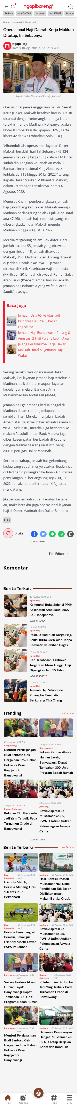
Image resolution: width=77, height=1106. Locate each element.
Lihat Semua (67, 713)
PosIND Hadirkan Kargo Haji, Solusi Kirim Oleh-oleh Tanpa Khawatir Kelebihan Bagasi (51, 640)
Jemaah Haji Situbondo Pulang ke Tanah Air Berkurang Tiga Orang (46, 695)
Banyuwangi (10, 745)
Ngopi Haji (30, 22)
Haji (7, 520)
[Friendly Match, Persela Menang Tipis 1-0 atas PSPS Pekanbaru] (21, 862)
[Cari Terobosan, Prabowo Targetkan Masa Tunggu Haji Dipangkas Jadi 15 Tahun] (15, 661)
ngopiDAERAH (24, 13)
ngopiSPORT (55, 13)
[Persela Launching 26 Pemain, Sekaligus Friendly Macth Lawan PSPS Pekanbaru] (21, 912)
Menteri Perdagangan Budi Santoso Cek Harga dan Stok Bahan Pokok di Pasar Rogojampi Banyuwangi (20, 1048)
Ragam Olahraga (13, 809)
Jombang (43, 806)
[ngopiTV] (13, 6)
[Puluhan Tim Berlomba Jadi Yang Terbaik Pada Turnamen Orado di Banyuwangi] (21, 790)
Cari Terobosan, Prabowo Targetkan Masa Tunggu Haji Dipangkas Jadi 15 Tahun (50, 665)
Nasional (40, 13)
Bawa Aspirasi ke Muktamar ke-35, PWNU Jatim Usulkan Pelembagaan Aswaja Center (55, 821)
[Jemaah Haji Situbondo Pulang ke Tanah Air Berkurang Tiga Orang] (15, 691)
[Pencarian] (70, 6)
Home (6, 22)
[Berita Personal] (39, 1093)
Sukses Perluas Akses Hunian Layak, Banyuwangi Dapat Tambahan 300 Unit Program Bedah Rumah (56, 762)
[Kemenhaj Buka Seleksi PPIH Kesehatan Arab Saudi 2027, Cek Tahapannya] (15, 605)
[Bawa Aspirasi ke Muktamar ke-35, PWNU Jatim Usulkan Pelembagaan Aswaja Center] (56, 789)
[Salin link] (70, 534)
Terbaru (9, 13)
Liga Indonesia (9, 876)
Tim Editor (57, 553)
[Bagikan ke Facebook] (34, 534)
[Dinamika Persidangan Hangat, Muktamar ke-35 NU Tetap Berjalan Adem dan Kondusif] (56, 1015)
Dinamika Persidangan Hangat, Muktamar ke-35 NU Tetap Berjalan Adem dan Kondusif (55, 1040)
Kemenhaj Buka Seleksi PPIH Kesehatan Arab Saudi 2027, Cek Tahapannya (51, 610)
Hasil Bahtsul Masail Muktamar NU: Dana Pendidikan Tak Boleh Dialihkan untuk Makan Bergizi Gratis (55, 888)
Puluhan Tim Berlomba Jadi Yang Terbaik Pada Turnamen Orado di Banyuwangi (56, 990)
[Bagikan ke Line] (52, 534)
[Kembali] (6, 6)
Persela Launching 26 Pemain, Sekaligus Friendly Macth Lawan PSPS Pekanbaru (20, 940)
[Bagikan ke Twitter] (43, 534)
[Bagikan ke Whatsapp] (62, 534)
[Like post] (8, 533)
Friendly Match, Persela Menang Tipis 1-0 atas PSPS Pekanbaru (20, 890)
